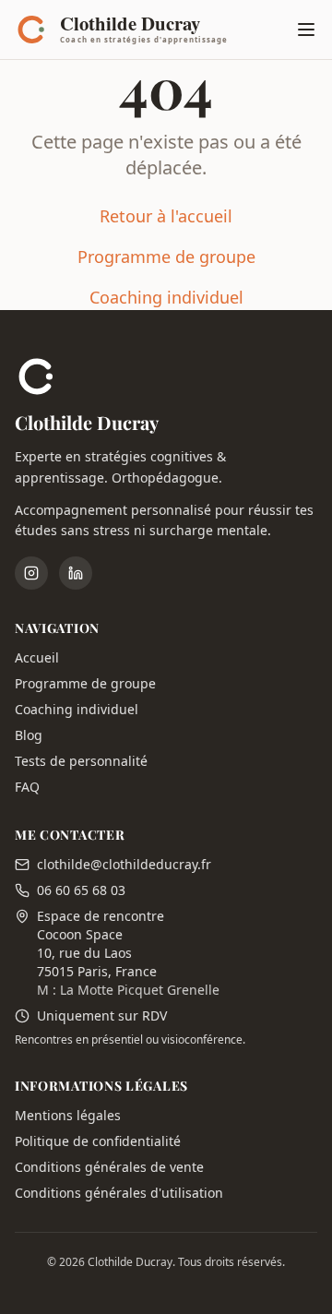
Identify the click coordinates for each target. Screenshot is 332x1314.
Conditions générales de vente (109, 1167)
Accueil (37, 657)
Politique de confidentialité (98, 1141)
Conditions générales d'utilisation (119, 1192)
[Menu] (306, 29)
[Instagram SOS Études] (31, 573)
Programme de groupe (166, 256)
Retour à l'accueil (166, 216)
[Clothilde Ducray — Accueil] (127, 29)
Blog (28, 735)
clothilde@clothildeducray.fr (124, 864)
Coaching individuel (166, 297)
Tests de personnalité (81, 761)
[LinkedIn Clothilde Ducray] (75, 573)
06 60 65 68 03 (81, 890)
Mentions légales (68, 1115)
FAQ (27, 786)
